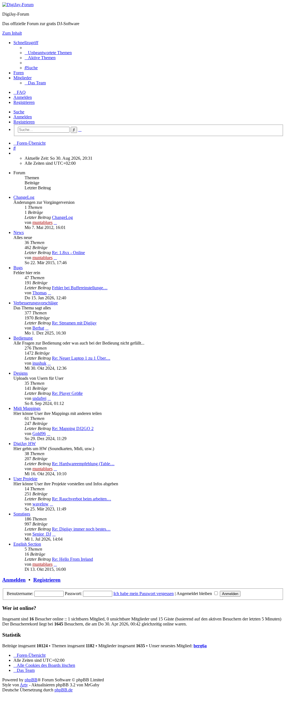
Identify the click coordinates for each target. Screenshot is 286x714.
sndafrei (39, 398)
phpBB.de (63, 689)
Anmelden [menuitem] (22, 97)
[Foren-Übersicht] (18, 4)
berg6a (200, 645)
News (18, 232)
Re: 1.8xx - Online (68, 252)
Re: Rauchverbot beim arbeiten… (81, 498)
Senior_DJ (41, 534)
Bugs (18, 267)
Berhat (38, 328)
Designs (20, 373)
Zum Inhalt (12, 33)
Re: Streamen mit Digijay (74, 323)
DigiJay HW (24, 443)
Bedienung (23, 338)
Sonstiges (21, 514)
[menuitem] (48, 52)
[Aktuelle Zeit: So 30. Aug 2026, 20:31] (15, 153)
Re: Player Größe (67, 393)
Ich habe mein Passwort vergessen (143, 593)
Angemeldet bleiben (195, 593)
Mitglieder (22, 77)
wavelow (40, 504)
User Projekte (25, 478)
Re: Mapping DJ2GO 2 (73, 428)
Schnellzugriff (25, 42)
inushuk (39, 363)
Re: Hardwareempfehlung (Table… (83, 463)
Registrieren (24, 122)
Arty (24, 684)
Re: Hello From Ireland (72, 559)
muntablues (42, 222)
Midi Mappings (26, 408)
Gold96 (39, 433)
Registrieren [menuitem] (24, 102)
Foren (18, 72)
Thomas (39, 292)
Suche (18, 111)
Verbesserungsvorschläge (35, 302)
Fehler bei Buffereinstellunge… (80, 287)
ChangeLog (23, 197)
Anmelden (22, 116)
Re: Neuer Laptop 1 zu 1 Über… (81, 358)
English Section (27, 544)
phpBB (31, 679)
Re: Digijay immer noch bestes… (81, 529)
